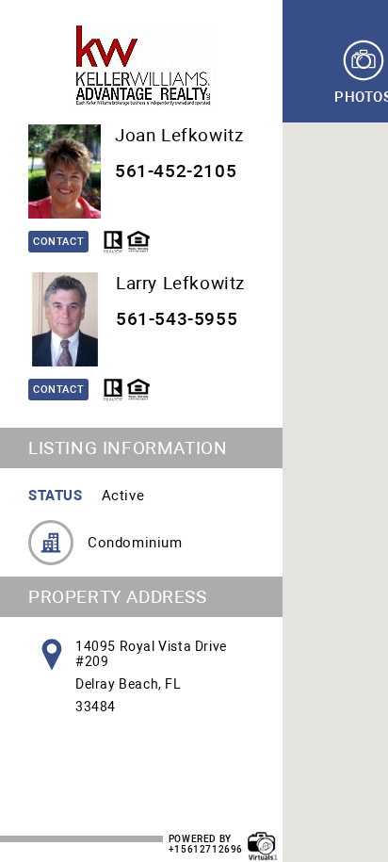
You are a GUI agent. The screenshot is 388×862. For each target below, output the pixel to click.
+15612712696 (206, 849)
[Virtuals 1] (263, 836)
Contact (58, 242)
